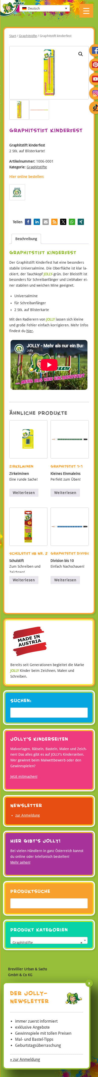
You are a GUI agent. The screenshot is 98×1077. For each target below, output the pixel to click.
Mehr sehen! (20, 862)
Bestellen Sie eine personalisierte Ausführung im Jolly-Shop (17, 192)
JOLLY (12, 9)
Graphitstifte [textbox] (48, 943)
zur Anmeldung (27, 815)
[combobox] (49, 940)
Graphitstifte (28, 36)
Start (12, 36)
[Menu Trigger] (86, 11)
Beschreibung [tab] (26, 239)
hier (29, 331)
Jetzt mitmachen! (23, 777)
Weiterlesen (24, 493)
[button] (80, 54)
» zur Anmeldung (25, 1059)
